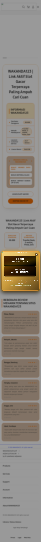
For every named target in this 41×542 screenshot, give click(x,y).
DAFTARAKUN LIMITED (20, 270)
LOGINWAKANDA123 (20, 260)
